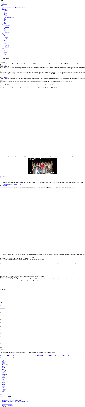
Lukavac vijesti (66, 355)
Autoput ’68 (5, 18)
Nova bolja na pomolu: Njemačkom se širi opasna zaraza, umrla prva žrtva (10, 184)
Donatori (3, 366)
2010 (1, 355)
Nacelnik (74, 355)
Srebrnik (38, 357)
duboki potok (18, 355)
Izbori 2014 (3, 372)
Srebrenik (3, 3)
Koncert (53, 355)
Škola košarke (7, 27)
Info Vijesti (5, 21)
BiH (8, 355)
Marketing (5, 50)
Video (42, 357)
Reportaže (5, 44)
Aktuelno (3, 2)
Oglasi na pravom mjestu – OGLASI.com (7, 404)
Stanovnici (5, 16)
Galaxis (26, 355)
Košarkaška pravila (7, 26)
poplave (7, 357)
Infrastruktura (3, 371)
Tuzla (40, 357)
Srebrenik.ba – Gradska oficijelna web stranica (7, 405)
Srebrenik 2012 (5, 13)
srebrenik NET (35, 357)
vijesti (44, 357)
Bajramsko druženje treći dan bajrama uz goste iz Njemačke (8, 59)
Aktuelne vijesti (4, 9)
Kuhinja (55, 355)
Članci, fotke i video (4, 364)
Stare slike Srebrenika (4, 4)
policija (5, 357)
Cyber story (5, 35)
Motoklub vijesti (4, 378)
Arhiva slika (3, 41)
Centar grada (5, 15)
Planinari (5, 30)
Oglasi (4, 53)
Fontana (5, 19)
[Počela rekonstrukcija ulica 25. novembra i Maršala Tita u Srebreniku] (2, 339)
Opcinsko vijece (2, 357)
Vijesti (2, 390)
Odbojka (5, 29)
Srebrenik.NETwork (28, 357)
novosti (78, 355)
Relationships (3, 384)
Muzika (72, 355)
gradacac (31, 355)
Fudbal (4, 28)
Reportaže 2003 (7, 45)
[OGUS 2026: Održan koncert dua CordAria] (2, 332)
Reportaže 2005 (7, 46)
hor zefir (45, 355)
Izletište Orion (5, 20)
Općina (4, 12)
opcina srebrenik (83, 355)
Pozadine (5, 43)
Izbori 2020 (3, 373)
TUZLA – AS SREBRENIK (6, 55)
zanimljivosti (48, 357)
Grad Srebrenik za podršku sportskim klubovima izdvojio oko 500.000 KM (10, 399)
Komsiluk (50, 355)
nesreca (76, 355)
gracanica (28, 355)
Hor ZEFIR (6, 38)
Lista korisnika (5, 52)
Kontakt (4, 49)
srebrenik (20, 357)
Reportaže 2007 (7, 47)
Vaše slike (5, 42)
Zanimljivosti (3, 34)
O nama (3, 48)
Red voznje (3, 383)
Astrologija (3, 361)
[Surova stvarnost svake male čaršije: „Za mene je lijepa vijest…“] (1, 342)
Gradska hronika (6, 10)
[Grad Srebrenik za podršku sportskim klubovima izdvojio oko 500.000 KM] (2, 311)
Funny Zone (5, 40)
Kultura (4, 36)
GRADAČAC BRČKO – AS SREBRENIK (8, 54)
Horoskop (5, 39)
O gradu (3, 11)
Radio (2, 33)
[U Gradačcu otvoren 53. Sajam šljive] (2, 325)
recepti (11, 357)
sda (17, 357)
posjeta (8, 357)
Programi (5, 23)
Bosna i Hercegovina (14, 355)
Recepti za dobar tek (14, 357)
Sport (2, 24)
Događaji (3, 365)
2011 (2, 355)
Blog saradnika (3, 363)
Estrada (21, 355)
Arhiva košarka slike (7, 25)
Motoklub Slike (7, 32)
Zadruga (3, 391)
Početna (3, 8)
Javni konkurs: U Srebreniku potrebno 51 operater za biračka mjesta (10, 400)
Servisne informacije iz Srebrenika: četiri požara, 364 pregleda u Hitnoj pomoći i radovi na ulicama (13, 401)
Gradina (4, 14)
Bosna (10, 355)
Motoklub (5, 31)
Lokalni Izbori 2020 (59, 355)
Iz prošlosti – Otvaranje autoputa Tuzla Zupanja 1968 (10, 17)
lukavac (62, 355)
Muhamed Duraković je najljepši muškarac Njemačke (7, 260)
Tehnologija (5, 22)
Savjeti (2, 385)
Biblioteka (6, 37)
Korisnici (5, 51)
